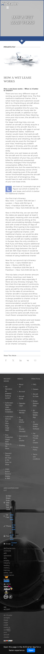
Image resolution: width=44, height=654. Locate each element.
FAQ (34, 384)
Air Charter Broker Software (36, 425)
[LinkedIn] (20, 363)
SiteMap (22, 445)
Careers (35, 389)
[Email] (35, 363)
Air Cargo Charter (21, 419)
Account (22, 391)
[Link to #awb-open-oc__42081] (21, 7)
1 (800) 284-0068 (11, 516)
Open (31, 650)
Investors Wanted (22, 411)
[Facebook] (6, 363)
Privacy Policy (35, 448)
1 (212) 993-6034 (12, 535)
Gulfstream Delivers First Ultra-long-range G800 (8, 423)
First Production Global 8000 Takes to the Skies (8, 442)
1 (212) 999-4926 (13, 526)
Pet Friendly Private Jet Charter (36, 438)
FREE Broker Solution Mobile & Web (8, 473)
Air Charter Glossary (22, 429)
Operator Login (22, 404)
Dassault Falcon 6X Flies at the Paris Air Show (8, 459)
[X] (13, 363)
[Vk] (28, 363)
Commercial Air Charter (22, 438)
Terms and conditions (36, 456)
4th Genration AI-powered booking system (8, 392)
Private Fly (9, 47)
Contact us (14, 544)
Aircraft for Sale (35, 395)
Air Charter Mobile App (35, 413)
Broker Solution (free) (36, 403)
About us (21, 385)
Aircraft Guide (21, 397)
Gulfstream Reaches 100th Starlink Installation (8, 407)
